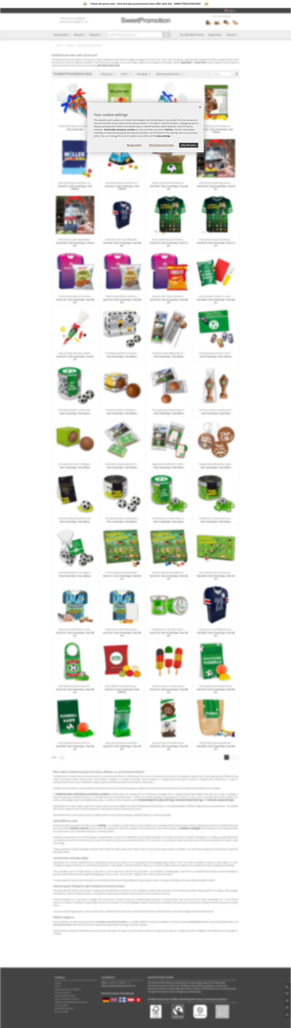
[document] (145, 127)
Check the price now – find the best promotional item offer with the (145, 3)
